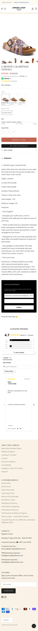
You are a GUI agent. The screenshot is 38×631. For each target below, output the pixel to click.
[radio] (5, 100)
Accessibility (6, 465)
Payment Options (8, 462)
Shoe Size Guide (7, 490)
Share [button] (11, 425)
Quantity (4, 128)
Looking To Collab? (8, 455)
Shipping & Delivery (9, 503)
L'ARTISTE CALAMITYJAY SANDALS (16, 404)
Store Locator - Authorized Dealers (15, 516)
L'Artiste (7, 85)
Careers (4, 458)
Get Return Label (8, 500)
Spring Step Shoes (11, 625)
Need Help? (6, 483)
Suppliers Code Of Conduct (12, 468)
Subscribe (8, 591)
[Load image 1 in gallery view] (19, 38)
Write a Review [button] (19, 352)
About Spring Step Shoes (11, 448)
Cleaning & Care (7, 493)
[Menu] (2, 9)
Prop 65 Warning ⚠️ (9, 317)
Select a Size (5, 108)
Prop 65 (4, 472)
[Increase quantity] (14, 132)
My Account (6, 487)
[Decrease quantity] (3, 132)
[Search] (6, 9)
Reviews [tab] (6, 358)
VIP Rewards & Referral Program (14, 513)
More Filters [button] (9, 371)
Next (34, 404)
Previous (4, 404)
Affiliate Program (8, 452)
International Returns (9, 510)
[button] (18, 428)
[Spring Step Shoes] (19, 9)
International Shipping (10, 507)
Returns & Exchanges (9, 496)
